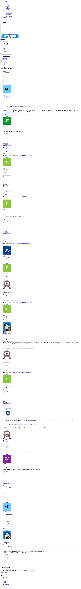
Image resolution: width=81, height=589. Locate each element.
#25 (6, 192)
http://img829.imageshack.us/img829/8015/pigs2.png (20, 155)
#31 (6, 317)
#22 (6, 129)
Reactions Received (7, 145)
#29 (6, 276)
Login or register (6, 20)
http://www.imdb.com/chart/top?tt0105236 (11, 112)
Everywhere (5, 41)
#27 (6, 239)
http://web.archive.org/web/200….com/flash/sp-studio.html (22, 348)
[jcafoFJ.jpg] (17, 500)
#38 (6, 488)
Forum (4, 49)
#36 (6, 447)
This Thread (5, 43)
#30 (6, 298)
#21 (6, 97)
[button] (5, 577)
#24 (6, 170)
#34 (6, 387)
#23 (6, 151)
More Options (6, 51)
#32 (6, 339)
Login (9, 572)
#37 (6, 467)
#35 (6, 409)
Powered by (8, 587)
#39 (6, 515)
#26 (6, 211)
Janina (4, 71)
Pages (4, 48)
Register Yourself (4, 572)
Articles (4, 46)
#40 (6, 547)
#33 (6, 367)
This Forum (5, 44)
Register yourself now (16, 570)
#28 (6, 258)
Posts (4, 147)
